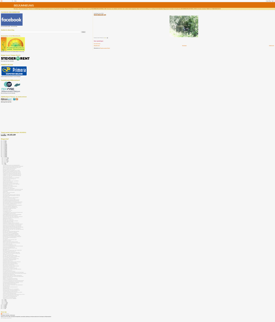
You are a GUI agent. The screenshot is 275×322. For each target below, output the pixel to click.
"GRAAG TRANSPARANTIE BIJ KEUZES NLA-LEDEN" (12, 292)
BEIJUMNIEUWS (24, 5)
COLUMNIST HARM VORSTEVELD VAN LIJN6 (11, 252)
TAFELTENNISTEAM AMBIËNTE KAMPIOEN (11, 234)
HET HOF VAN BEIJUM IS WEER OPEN (10, 255)
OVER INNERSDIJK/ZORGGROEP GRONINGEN (12, 228)
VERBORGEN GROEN (7, 240)
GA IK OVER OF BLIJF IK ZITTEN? (9, 198)
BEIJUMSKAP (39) (6, 196)
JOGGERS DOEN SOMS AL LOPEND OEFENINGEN (12, 275)
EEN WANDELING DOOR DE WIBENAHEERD (11, 199)
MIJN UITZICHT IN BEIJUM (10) (8, 264)
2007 (3, 308)
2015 (3, 152)
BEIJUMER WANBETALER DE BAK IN (9, 283)
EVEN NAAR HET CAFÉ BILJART (9, 188)
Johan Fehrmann (5, 313)
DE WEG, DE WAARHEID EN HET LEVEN (10, 279)
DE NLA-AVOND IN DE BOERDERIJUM (10, 296)
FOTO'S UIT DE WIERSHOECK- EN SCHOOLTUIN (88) (13, 189)
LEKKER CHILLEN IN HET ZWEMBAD (9, 298)
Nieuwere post (97, 45)
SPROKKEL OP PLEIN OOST (8, 254)
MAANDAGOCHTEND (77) (7, 218)
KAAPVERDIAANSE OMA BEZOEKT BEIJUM (11, 282)
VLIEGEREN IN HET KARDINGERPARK (10, 186)
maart (4, 301)
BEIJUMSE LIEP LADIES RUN (8, 219)
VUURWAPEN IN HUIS (7, 211)
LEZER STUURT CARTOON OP (8, 267)
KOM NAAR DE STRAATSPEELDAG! (9, 297)
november (5, 158)
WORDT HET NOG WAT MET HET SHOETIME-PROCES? (13, 229)
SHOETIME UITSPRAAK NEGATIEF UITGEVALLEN (12, 226)
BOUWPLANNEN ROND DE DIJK (9, 169)
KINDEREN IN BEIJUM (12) (8, 187)
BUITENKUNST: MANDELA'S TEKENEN (10, 232)
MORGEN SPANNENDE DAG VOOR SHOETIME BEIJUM (13, 276)
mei (4, 299)
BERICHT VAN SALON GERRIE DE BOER (10, 241)
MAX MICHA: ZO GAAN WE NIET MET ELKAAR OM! (12, 250)
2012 (3, 155)
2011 (3, 156)
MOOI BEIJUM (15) (100, 15)
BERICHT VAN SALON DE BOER (9, 192)
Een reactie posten (97, 43)
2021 (3, 145)
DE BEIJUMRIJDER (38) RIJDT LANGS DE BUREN (12, 190)
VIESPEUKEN (5, 191)
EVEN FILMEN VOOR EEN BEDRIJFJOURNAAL (11, 242)
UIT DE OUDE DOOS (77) (7, 270)
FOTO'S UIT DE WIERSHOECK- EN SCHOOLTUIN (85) (13, 281)
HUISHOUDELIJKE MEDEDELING (9, 247)
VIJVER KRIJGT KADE (7, 209)
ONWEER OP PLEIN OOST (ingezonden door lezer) (12, 174)
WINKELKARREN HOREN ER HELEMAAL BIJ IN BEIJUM (13, 227)
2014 (3, 153)
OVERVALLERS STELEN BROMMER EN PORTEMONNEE (13, 272)
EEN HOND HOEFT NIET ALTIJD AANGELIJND (11, 290)
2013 (3, 154)
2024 (3, 141)
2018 (3, 148)
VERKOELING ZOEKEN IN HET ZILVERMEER (11, 177)
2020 (3, 146)
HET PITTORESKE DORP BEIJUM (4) (9, 168)
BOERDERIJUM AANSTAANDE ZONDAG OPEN (11, 235)
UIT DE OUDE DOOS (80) (7, 176)
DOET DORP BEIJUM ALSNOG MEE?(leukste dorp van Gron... (14, 294)
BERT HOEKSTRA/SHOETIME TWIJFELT (10, 215)
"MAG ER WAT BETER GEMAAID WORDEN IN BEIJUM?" (13, 166)
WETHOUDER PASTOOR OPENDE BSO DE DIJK (12, 172)
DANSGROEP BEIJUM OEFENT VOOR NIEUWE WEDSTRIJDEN (14, 273)
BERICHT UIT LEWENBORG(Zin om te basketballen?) (12, 205)
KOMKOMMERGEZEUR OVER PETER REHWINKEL (12, 214)
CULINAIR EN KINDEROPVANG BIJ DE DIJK (11, 200)
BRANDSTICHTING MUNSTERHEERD (10, 262)
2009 (3, 306)
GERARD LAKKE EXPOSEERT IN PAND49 (10, 220)
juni (3, 164)
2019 (3, 147)
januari (4, 303)
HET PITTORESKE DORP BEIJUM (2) (9, 237)
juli (3, 163)
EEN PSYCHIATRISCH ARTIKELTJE (9, 178)
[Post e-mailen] (107, 37)
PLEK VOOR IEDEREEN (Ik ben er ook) (10, 248)
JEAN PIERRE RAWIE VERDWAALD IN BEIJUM (11, 195)
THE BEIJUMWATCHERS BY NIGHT (9, 213)
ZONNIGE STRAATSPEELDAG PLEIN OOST (11, 295)
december (5, 157)
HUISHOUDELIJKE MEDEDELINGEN (9, 208)
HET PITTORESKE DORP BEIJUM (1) (9, 257)
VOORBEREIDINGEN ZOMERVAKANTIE (10, 291)
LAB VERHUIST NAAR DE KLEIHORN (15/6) (11, 258)
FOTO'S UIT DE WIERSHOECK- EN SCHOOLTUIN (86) (13, 246)
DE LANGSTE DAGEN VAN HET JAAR (10, 239)
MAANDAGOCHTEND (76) (7, 277)
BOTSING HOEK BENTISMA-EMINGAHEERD (11, 231)
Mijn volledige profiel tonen (6, 318)
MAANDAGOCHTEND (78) (7, 185)
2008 (3, 307)
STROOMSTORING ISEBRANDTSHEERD (10, 263)
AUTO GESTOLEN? (6, 193)
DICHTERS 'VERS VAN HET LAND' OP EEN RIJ (11, 194)
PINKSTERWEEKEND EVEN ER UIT (9, 251)
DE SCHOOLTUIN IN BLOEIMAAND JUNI (10, 207)
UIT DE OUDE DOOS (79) (7, 210)
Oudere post (271, 45)
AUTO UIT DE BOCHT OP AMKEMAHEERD (10, 233)
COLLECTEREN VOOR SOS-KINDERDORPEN (11, 165)
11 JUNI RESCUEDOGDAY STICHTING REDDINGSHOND (13, 280)
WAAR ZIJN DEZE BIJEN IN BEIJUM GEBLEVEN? (12, 167)
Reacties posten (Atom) (105, 48)
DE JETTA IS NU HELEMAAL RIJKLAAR (10, 268)
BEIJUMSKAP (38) (6, 230)
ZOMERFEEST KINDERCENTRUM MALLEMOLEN (12, 173)
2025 (3, 140)
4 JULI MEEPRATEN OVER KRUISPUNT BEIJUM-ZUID (12, 212)
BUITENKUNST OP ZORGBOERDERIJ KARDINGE (12, 236)
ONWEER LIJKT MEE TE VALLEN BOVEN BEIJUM (12, 175)
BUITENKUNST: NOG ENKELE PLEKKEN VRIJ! (11, 256)
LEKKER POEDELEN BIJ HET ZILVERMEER (11, 289)
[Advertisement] (7, 110)
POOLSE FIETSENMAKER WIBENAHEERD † (11, 197)
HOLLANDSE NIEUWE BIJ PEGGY (9, 271)
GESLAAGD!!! (5, 238)
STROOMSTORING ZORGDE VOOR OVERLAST (12, 261)
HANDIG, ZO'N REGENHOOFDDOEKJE (10, 278)
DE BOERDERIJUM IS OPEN (8, 221)
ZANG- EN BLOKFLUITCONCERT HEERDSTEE (11, 253)
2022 (3, 144)
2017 (3, 149)
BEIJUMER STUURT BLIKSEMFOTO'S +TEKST (11, 170)
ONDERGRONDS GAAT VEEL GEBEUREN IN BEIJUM (12, 216)
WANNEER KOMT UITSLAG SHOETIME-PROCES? (12, 269)
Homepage (184, 45)
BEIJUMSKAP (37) (6, 249)
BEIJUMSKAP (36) (6, 288)
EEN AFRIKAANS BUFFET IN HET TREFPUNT (11, 184)
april (4, 300)
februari (4, 302)
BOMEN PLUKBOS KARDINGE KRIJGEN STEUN (11, 171)
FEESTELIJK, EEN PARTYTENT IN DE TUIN (11, 217)
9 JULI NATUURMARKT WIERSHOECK (10, 206)
